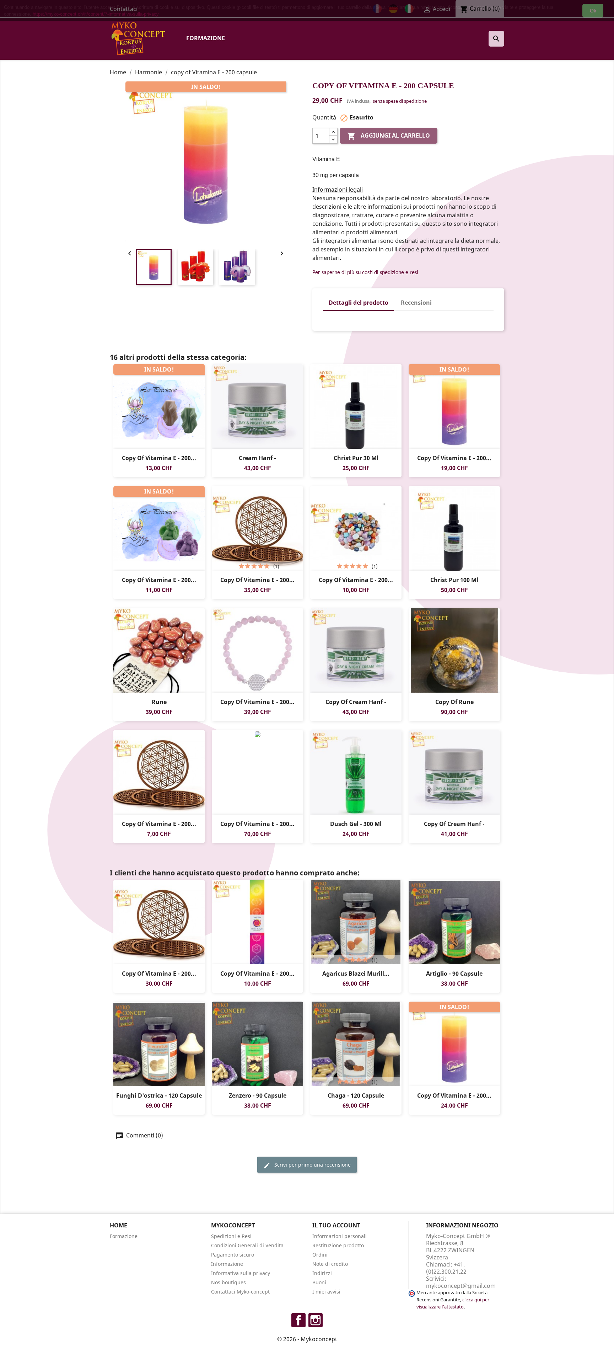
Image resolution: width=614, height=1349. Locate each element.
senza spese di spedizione (400, 101)
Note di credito (330, 1263)
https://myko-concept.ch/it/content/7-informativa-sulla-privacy (96, 14)
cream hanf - (257, 458)
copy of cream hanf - (355, 702)
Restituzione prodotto (338, 1245)
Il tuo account (336, 1225)
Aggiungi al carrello (388, 136)
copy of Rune (454, 702)
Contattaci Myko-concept (240, 1291)
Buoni (319, 1282)
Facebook (298, 1320)
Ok (593, 11)
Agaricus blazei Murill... (355, 973)
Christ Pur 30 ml (356, 458)
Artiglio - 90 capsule (454, 973)
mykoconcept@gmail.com (461, 1286)
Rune (159, 702)
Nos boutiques (228, 1282)
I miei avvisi (326, 1291)
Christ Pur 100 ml (454, 580)
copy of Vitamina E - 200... (159, 458)
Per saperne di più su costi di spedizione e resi (365, 273)
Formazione (205, 38)
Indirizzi (322, 1273)
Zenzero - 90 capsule (257, 1095)
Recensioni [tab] (416, 302)
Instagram (315, 1320)
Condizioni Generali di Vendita (247, 1245)
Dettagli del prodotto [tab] (358, 302)
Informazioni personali (339, 1236)
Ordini (320, 1254)
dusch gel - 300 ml (356, 824)
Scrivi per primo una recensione (312, 1164)
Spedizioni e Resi (231, 1236)
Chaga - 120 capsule (356, 1095)
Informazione (227, 1263)
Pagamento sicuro (232, 1254)
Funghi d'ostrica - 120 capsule (159, 1095)
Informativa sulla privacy (240, 1273)
